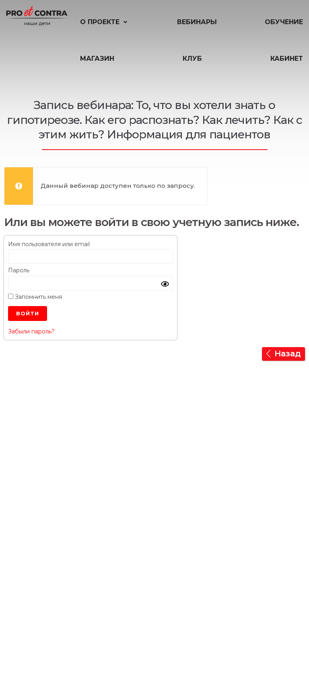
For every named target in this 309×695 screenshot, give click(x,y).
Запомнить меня (37, 296)
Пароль (18, 270)
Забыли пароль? (31, 331)
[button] (104, 22)
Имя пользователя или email (49, 244)
